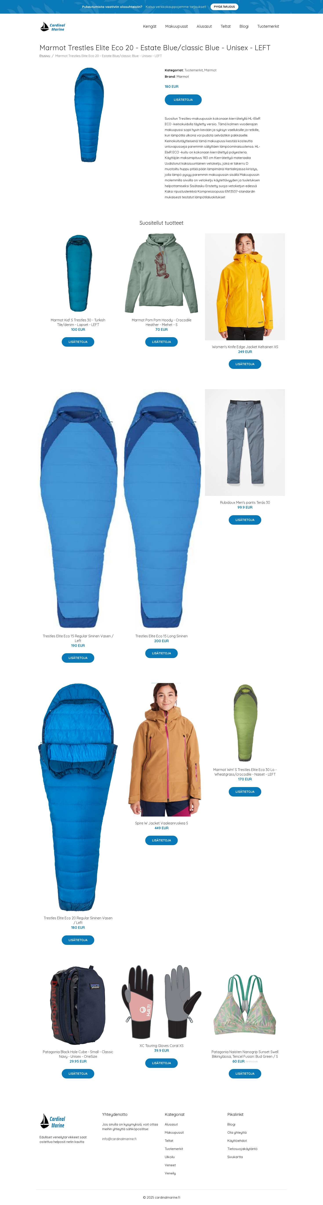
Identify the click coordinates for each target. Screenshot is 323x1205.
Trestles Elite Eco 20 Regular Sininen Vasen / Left (78, 920)
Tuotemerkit (268, 26)
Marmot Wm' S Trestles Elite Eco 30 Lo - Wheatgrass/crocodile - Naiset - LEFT (245, 771)
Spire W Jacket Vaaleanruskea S (161, 823)
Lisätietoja (183, 100)
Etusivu (45, 56)
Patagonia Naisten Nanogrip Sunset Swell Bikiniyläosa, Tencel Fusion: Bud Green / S (245, 1054)
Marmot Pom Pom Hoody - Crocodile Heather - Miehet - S (161, 322)
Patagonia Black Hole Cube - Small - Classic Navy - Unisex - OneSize (78, 1054)
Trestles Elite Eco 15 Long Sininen (161, 636)
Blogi (244, 26)
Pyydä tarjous (224, 6)
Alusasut (204, 26)
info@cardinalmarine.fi (119, 1139)
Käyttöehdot (237, 1141)
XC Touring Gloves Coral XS (161, 1045)
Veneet (170, 1165)
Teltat (226, 26)
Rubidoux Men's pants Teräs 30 (245, 502)
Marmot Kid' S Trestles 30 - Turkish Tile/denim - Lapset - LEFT (78, 322)
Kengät (149, 26)
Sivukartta (235, 1157)
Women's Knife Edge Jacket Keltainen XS (245, 347)
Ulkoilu (170, 1157)
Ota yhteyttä (237, 1132)
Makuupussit (176, 26)
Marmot (210, 70)
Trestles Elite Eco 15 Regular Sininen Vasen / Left (78, 638)
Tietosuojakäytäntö (242, 1149)
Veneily (170, 1173)
